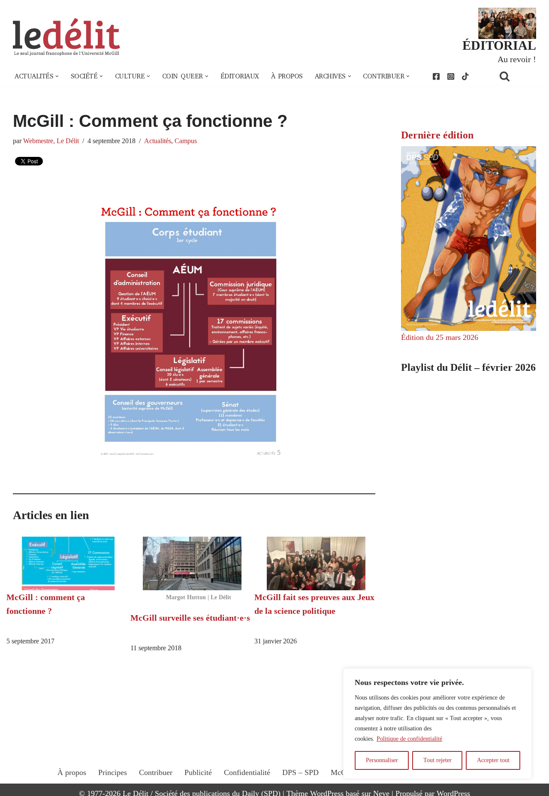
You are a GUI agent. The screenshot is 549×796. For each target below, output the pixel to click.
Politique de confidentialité (409, 739)
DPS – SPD (300, 772)
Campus (186, 141)
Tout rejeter (437, 760)
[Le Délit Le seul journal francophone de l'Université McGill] (66, 37)
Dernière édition (437, 135)
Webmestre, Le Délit (51, 141)
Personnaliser (382, 760)
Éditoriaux (239, 76)
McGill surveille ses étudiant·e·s (190, 617)
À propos (287, 76)
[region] (437, 723)
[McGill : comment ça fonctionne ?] (68, 563)
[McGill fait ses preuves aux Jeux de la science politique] (316, 563)
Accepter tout (493, 760)
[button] (57, 76)
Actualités (157, 141)
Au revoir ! (517, 59)
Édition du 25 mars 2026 (439, 337)
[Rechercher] (515, 76)
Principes (112, 772)
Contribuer (155, 772)
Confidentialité (247, 772)
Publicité (198, 772)
